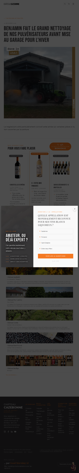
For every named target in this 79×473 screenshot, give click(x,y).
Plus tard (55, 261)
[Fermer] (75, 209)
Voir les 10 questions (55, 256)
